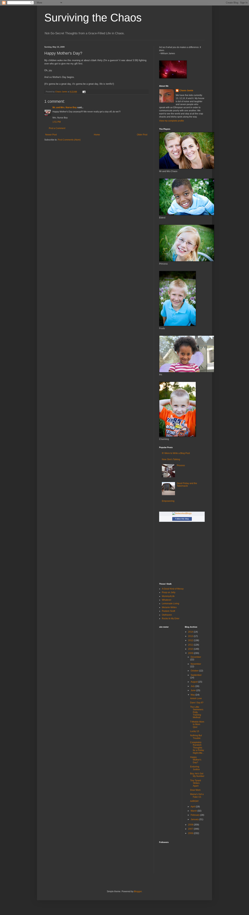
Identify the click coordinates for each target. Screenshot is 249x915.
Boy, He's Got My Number (197, 774)
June (193, 690)
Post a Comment (57, 128)
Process (181, 465)
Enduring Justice (195, 767)
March (194, 811)
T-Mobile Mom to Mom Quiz (197, 724)
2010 (191, 649)
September (196, 675)
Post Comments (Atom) (69, 139)
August (194, 682)
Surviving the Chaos (93, 17)
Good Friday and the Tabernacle (187, 484)
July (193, 686)
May (193, 695)
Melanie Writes (169, 607)
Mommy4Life (168, 596)
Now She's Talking (171, 459)
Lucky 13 (194, 731)
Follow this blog (182, 519)
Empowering (168, 501)
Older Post (142, 134)
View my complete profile (171, 121)
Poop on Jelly (168, 592)
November (196, 664)
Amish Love (196, 698)
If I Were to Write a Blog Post (176, 453)
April (193, 806)
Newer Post (51, 134)
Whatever (166, 600)
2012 (191, 640)
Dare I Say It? (196, 702)
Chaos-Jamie (186, 90)
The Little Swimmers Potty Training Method (196, 712)
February (195, 815)
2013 (191, 636)
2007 (191, 829)
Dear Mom (195, 790)
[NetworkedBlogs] (182, 513)
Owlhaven (167, 615)
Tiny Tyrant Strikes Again (195, 783)
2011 (191, 645)
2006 (191, 833)
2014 (191, 632)
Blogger (138, 891)
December (196, 657)
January (195, 819)
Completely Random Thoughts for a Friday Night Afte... (197, 747)
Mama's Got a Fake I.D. (197, 795)
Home (97, 134)
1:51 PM (56, 122)
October (195, 670)
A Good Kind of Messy (173, 588)
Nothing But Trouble (196, 736)
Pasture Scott (168, 611)
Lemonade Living (170, 603)
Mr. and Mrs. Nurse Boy (64, 107)
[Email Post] (83, 91)
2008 (191, 824)
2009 (191, 653)
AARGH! (194, 801)
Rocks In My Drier (170, 618)
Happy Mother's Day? (195, 760)
